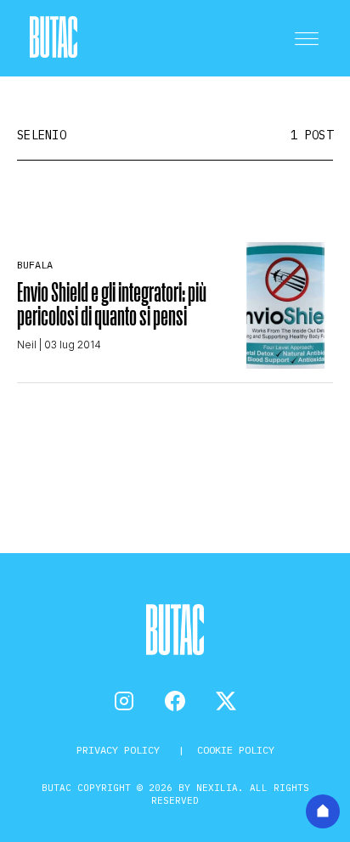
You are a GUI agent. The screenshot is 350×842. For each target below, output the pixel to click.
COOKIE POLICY (235, 749)
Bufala (35, 264)
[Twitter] (226, 701)
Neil (27, 344)
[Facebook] (175, 701)
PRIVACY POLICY (121, 749)
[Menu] (306, 38)
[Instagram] (124, 701)
